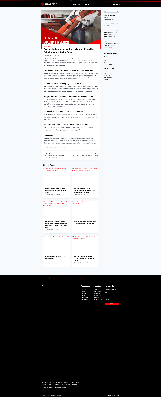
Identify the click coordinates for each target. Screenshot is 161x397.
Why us (105, 56)
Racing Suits (46, 278)
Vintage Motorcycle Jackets (111, 43)
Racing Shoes (70, 278)
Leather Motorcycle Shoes (110, 32)
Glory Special (107, 25)
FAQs (105, 62)
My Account (107, 75)
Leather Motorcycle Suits (110, 34)
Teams (105, 41)
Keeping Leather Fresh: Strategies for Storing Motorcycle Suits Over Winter (55, 190)
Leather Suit (64, 147)
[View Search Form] (119, 4)
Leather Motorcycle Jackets (111, 30)
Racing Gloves (62, 278)
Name (107, 295)
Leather (46, 147)
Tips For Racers (47, 46)
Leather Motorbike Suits (55, 147)
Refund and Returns (109, 64)
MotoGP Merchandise (109, 36)
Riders (105, 39)
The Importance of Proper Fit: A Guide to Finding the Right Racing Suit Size (56, 155)
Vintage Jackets (79, 278)
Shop (105, 73)
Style (105, 17)
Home (73, 4)
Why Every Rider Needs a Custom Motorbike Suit (85, 154)
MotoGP (113, 278)
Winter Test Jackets (109, 45)
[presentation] (56, 176)
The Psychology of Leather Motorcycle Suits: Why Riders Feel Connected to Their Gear (84, 190)
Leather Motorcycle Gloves (110, 28)
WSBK (117, 278)
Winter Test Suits (108, 47)
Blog (86, 4)
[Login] (117, 4)
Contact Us (106, 79)
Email (107, 299)
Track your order (108, 77)
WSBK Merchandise (109, 50)
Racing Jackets (54, 278)
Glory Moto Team (48, 55)
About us (106, 58)
